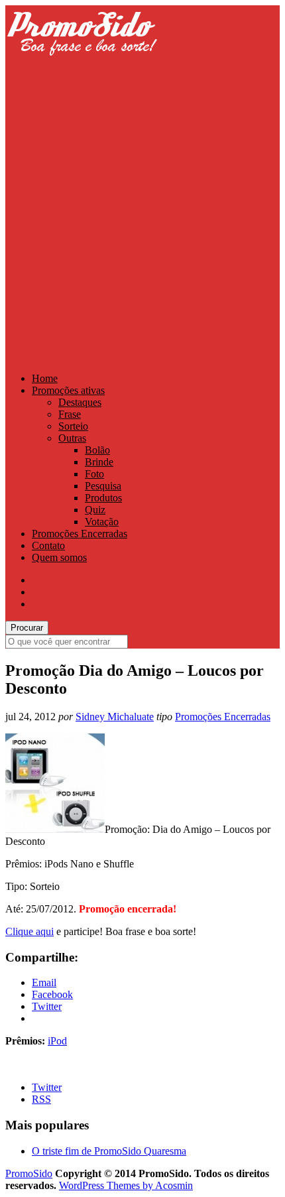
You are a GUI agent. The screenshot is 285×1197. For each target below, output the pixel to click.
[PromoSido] (81, 68)
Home (45, 378)
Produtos (103, 497)
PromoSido (28, 1173)
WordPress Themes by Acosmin (126, 1185)
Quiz (95, 509)
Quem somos (59, 557)
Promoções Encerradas (79, 533)
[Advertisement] (142, 216)
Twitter (47, 1087)
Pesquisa (103, 485)
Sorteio (73, 426)
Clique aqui (29, 931)
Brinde (99, 462)
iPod (57, 1040)
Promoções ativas (68, 390)
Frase (69, 414)
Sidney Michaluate (115, 716)
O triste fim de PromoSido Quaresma (109, 1151)
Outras (72, 438)
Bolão (97, 450)
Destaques (79, 402)
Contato (48, 545)
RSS (41, 1099)
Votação (102, 521)
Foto (94, 473)
